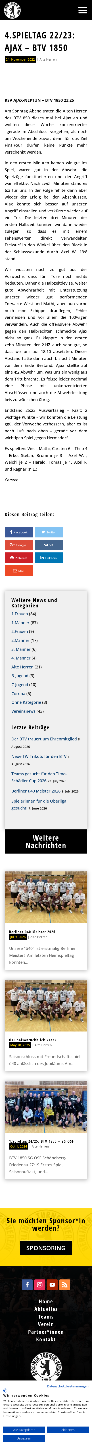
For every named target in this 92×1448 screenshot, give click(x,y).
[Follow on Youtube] (52, 1284)
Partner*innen (46, 1331)
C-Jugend (19, 684)
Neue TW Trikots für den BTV (39, 756)
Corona (18, 693)
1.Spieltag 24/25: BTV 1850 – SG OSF (41, 1141)
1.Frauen (19, 613)
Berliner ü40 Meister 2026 (36, 791)
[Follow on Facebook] (27, 1284)
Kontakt (46, 1339)
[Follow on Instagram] (39, 1284)
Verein (46, 1324)
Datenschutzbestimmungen (68, 1386)
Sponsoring (46, 1248)
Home (46, 1301)
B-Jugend (19, 675)
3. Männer (21, 649)
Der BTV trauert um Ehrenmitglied (44, 739)
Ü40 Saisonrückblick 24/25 (32, 1040)
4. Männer (21, 658)
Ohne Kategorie (26, 702)
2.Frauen (19, 631)
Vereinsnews (23, 711)
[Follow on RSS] (64, 1284)
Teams (46, 1316)
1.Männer (20, 622)
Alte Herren (48, 59)
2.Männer (20, 640)
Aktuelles (46, 1309)
